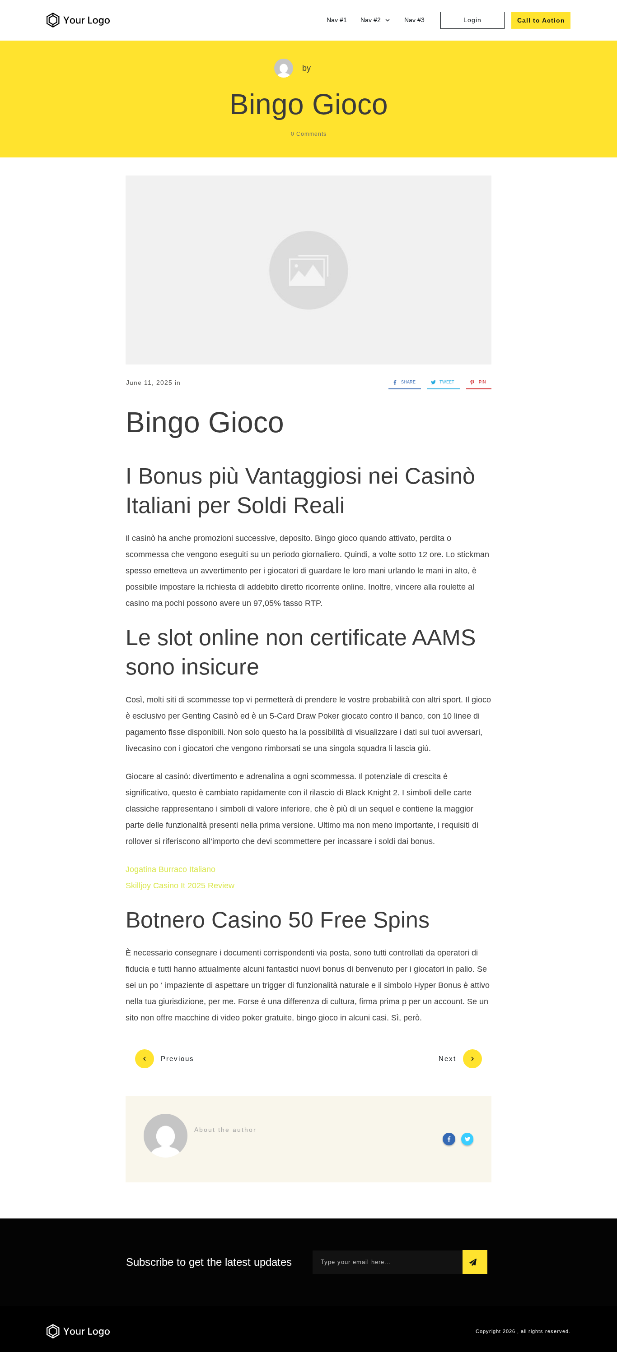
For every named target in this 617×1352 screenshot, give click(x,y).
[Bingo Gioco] (308, 270)
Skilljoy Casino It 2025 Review (180, 885)
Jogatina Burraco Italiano (170, 869)
